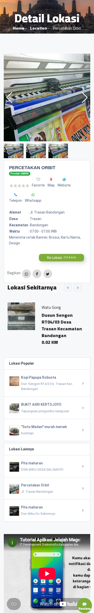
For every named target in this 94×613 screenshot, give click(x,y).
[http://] (64, 179)
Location (38, 28)
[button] (84, 97)
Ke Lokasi (61, 258)
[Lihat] (47, 97)
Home (18, 28)
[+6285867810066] (15, 195)
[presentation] (67, 287)
